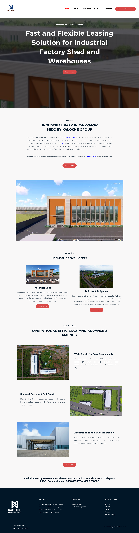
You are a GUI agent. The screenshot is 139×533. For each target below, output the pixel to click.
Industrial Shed (77, 504)
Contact (108, 9)
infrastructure (69, 137)
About (75, 9)
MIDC (91, 156)
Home (66, 9)
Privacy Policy (110, 514)
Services (87, 9)
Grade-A (60, 143)
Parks (96, 9)
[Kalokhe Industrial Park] (10, 9)
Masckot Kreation (120, 527)
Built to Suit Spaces (79, 507)
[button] (125, 9)
